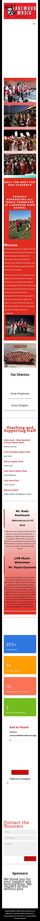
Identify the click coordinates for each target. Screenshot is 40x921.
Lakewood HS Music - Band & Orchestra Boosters (18, 911)
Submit (31, 858)
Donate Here (21, 772)
